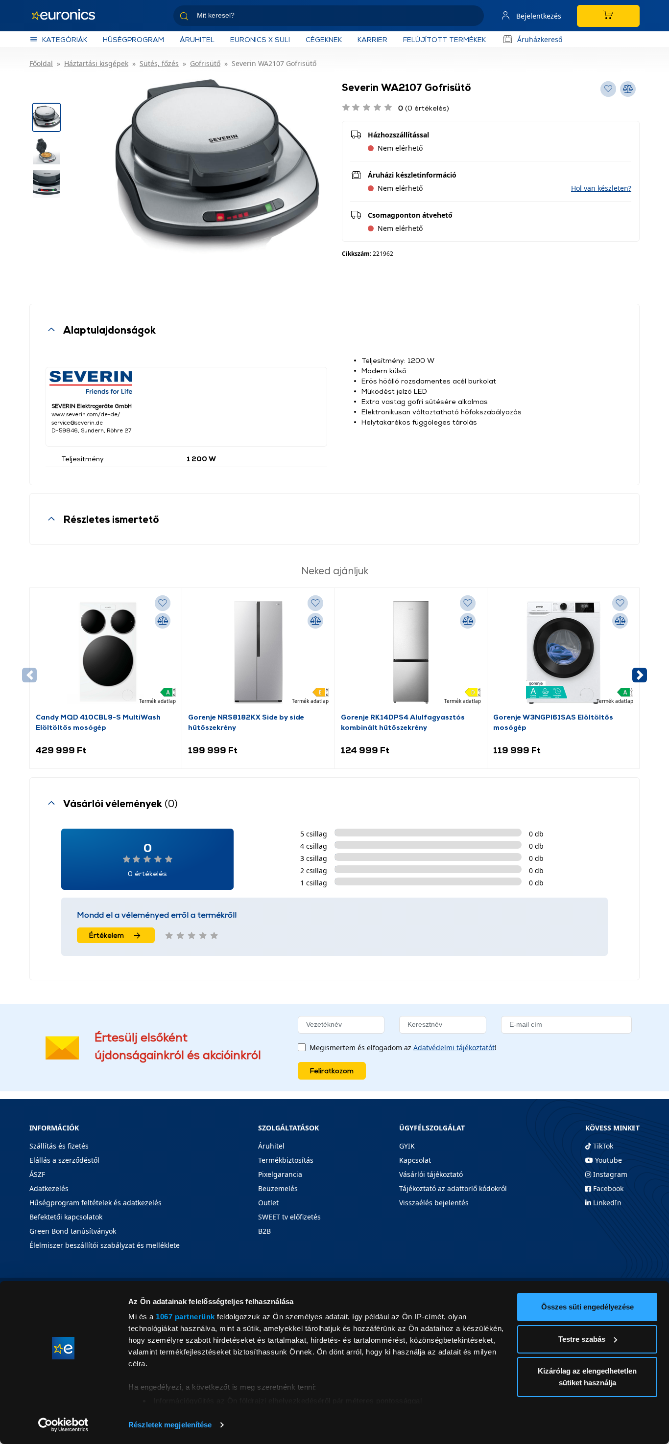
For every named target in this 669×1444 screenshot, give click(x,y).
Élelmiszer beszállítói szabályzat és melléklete (104, 1245)
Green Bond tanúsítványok (72, 1231)
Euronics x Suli (260, 39)
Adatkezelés (49, 1188)
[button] (601, 188)
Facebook (607, 1188)
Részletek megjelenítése (170, 1425)
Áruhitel (197, 39)
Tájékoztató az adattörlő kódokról (453, 1188)
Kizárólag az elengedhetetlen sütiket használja (587, 1377)
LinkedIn (606, 1202)
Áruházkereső (539, 39)
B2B (264, 1231)
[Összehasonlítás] (162, 621)
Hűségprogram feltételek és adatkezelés (95, 1202)
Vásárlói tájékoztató (431, 1174)
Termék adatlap (157, 701)
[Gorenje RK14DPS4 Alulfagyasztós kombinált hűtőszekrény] (410, 652)
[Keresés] (472, 17)
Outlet (268, 1202)
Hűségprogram (133, 39)
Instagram (609, 1174)
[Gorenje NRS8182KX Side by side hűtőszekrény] (258, 652)
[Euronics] (68, 15)
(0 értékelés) (423, 108)
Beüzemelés (278, 1188)
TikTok (602, 1146)
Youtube (607, 1160)
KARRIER (372, 39)
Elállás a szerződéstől (64, 1160)
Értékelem (106, 935)
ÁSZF (37, 1174)
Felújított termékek (444, 39)
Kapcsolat (415, 1160)
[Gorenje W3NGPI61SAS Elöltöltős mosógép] (563, 652)
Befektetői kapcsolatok (65, 1216)
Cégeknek (324, 39)
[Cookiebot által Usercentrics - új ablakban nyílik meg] (63, 1425)
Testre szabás (581, 1339)
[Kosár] (608, 16)
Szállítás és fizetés (59, 1146)
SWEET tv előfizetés (289, 1216)
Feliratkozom (332, 1070)
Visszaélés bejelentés (434, 1202)
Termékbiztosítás (285, 1160)
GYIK (407, 1146)
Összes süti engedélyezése (587, 1307)
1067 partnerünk (185, 1316)
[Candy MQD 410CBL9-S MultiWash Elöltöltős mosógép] (105, 652)
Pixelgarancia (280, 1174)
